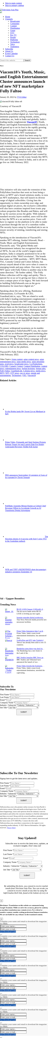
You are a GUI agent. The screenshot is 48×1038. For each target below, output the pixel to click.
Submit (23, 712)
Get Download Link (8, 932)
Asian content (17, 359)
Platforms (14, 40)
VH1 (24, 375)
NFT (7, 373)
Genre (12, 30)
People (13, 37)
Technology (15, 42)
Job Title (4, 707)
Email (3, 700)
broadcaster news (21, 364)
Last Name (5, 697)
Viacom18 (31, 375)
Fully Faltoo (5, 371)
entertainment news (13, 368)
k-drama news (29, 371)
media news (40, 371)
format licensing (28, 368)
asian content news (31, 359)
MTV (2, 373)
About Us (9, 51)
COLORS (4, 366)
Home (7, 17)
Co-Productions (35, 364)
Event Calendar (11, 53)
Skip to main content (13, 3)
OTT (12, 33)
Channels (9, 19)
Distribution (15, 28)
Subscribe (9, 49)
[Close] (1, 934)
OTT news (14, 373)
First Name (5, 694)
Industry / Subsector (9, 705)
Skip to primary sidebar (14, 5)
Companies (14, 24)
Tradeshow (14, 47)
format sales (40, 368)
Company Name (7, 703)
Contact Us (9, 56)
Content (13, 26)
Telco (12, 44)
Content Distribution (32, 366)
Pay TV (13, 35)
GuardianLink (16, 371)
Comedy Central (16, 366)
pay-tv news (25, 373)
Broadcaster (15, 21)
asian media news (24, 362)
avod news (9, 364)
